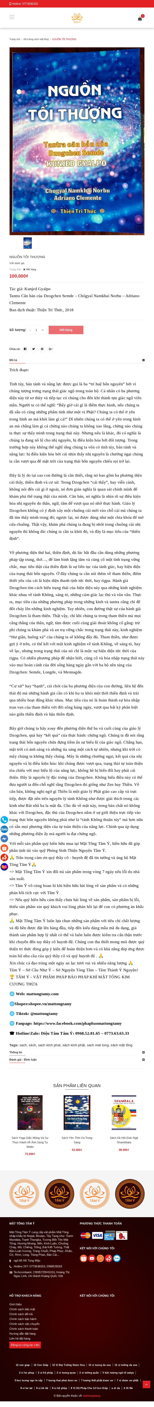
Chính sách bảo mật (22, 1309)
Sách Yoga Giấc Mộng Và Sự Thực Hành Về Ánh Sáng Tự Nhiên (30, 1142)
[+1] (50, 349)
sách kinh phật (74, 1045)
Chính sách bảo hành (22, 1319)
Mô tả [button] (13, 360)
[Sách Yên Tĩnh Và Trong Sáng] (77, 1114)
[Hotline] (4, 820)
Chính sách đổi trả (21, 1314)
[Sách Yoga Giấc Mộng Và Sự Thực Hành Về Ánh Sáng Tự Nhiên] (30, 1114)
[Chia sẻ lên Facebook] (25, 349)
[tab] (77, 360)
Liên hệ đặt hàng (19, 1338)
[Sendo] (4, 857)
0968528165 (54, 1266)
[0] (140, 19)
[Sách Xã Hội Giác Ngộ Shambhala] (124, 1114)
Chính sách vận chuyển (24, 1323)
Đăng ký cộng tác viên (25, 1344)
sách (32, 1045)
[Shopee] (4, 848)
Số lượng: (17, 330)
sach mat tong (98, 1045)
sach (23, 1045)
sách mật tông (121, 1045)
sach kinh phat (49, 1045)
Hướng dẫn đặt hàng (22, 1333)
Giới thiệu (15, 1304)
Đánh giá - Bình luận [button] (23, 1059)
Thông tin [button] (15, 1052)
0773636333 (30, 3)
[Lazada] (4, 867)
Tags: (14, 1045)
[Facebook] (4, 838)
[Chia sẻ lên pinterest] (42, 349)
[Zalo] (4, 829)
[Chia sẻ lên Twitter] (33, 349)
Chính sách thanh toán (23, 1328)
